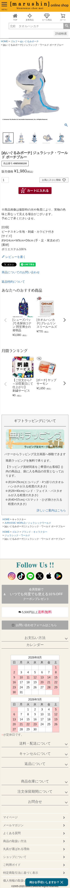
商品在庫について (35, 781)
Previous (5, 320)
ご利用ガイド (12, 864)
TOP (15, 20)
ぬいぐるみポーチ (29, 41)
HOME (4, 41)
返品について (35, 764)
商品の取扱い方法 (14, 841)
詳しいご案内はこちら (51, 510)
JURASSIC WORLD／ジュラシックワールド (27, 523)
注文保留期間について (35, 791)
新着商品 (30, 20)
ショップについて (14, 857)
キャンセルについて (35, 754)
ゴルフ (14, 41)
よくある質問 (12, 833)
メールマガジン (13, 825)
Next (64, 320)
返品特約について (13, 281)
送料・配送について (35, 743)
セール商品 (47, 20)
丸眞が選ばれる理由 (16, 848)
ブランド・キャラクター (34, 532)
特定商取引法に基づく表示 (20, 872)
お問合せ (35, 802)
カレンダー (35, 645)
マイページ (10, 817)
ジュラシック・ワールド (17, 535)
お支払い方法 (35, 638)
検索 (66, 26)
